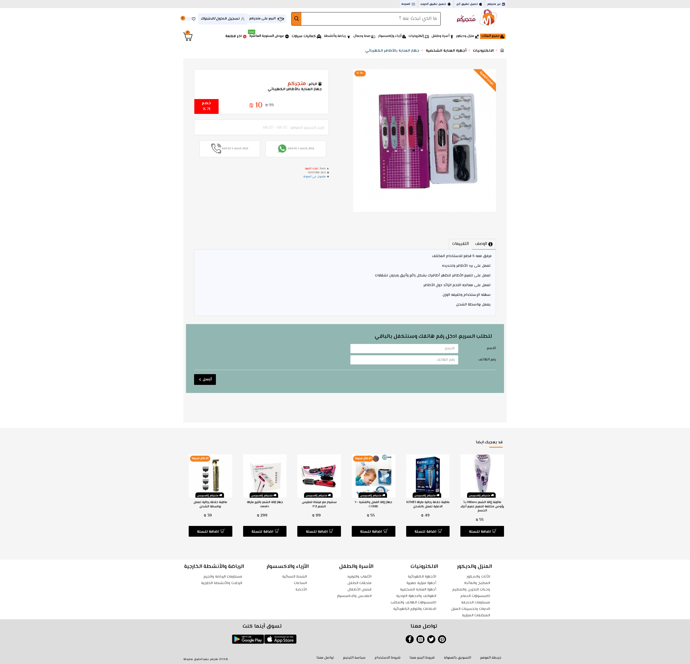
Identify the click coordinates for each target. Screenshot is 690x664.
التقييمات (460, 244)
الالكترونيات (483, 51)
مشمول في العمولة (314, 177)
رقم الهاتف (487, 359)
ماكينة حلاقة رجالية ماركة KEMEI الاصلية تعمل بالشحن (428, 504)
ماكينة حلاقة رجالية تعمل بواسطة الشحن (210, 504)
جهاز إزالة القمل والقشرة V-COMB (373, 504)
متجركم (296, 84)
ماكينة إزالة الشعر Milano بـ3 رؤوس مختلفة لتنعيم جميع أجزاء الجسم (482, 506)
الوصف (481, 244)
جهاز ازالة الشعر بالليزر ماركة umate (265, 504)
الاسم (491, 348)
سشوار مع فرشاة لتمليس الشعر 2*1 (319, 504)
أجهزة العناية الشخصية (446, 51)
